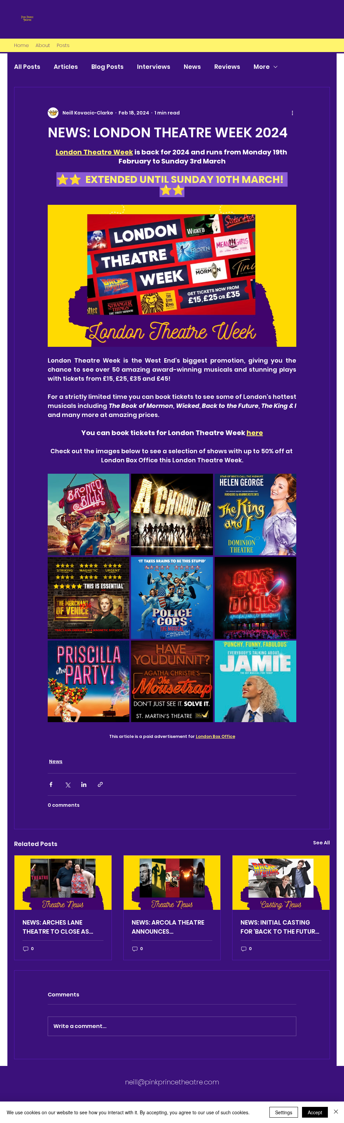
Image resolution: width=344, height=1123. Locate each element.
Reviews (227, 66)
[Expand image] (88, 514)
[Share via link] (100, 784)
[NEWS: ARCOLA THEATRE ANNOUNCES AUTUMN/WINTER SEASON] (172, 882)
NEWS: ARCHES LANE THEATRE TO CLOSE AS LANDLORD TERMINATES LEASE (58, 927)
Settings (283, 1112)
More (262, 66)
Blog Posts (107, 66)
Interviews (153, 66)
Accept (315, 1112)
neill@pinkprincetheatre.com (172, 1082)
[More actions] (292, 113)
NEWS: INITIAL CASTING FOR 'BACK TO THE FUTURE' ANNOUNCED (280, 927)
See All (321, 842)
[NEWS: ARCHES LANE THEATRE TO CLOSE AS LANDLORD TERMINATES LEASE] (63, 882)
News (192, 66)
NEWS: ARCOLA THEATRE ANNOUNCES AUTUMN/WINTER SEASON (170, 927)
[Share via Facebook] (51, 784)
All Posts (27, 66)
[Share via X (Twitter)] (67, 784)
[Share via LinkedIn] (84, 784)
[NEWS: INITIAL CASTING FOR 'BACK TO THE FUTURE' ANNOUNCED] (281, 882)
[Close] (336, 1112)
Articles (66, 66)
